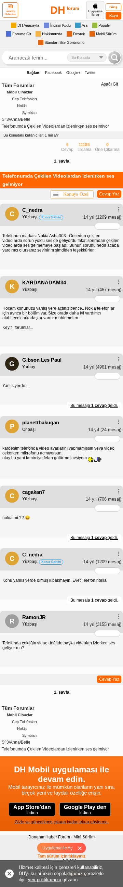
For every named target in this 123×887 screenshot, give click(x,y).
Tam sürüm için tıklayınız (61, 856)
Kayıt (113, 15)
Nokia (22, 106)
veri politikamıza (44, 879)
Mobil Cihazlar (19, 92)
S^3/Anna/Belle (16, 119)
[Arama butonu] (114, 57)
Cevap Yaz (109, 194)
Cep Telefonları (24, 99)
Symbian (29, 113)
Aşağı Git (109, 84)
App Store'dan (32, 809)
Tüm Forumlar (18, 85)
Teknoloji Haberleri (10, 13)
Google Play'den (85, 809)
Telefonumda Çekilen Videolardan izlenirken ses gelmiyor (55, 126)
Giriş (113, 7)
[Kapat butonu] (82, 848)
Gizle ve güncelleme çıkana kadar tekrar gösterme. (62, 822)
